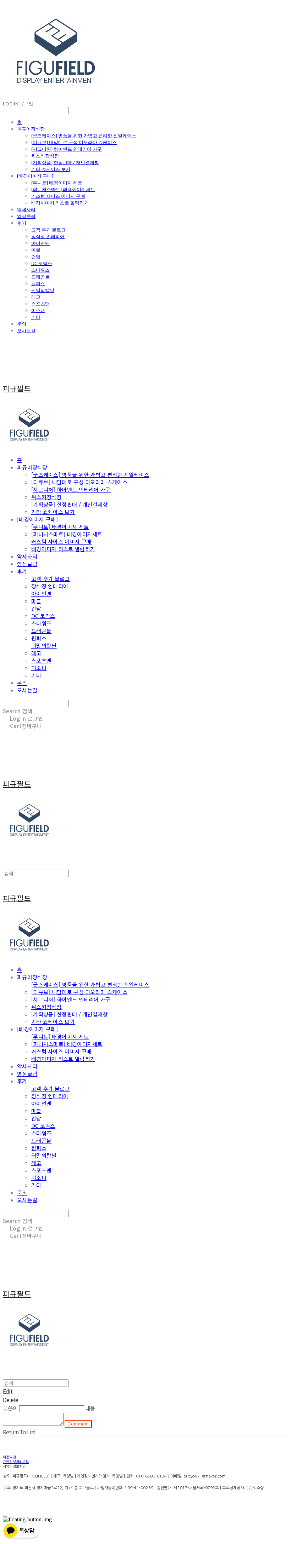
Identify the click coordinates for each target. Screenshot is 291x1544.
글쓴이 (10, 1408)
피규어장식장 (31, 129)
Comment (78, 1424)
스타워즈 (40, 270)
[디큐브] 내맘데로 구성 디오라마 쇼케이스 (74, 142)
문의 (21, 324)
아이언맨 (40, 243)
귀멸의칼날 (42, 290)
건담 (35, 256)
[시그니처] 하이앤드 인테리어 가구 (66, 149)
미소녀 (38, 310)
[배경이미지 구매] (35, 176)
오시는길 (26, 330)
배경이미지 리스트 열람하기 (60, 203)
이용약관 (9, 1457)
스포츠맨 (40, 303)
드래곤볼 (40, 276)
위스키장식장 (45, 155)
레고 (35, 297)
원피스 (38, 283)
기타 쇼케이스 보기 (50, 169)
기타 (35, 317)
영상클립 (26, 216)
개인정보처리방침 (16, 1461)
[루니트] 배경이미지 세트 (56, 182)
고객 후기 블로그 (48, 229)
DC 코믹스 (41, 263)
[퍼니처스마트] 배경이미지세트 (63, 189)
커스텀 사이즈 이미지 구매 (58, 196)
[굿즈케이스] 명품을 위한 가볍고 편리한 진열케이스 (83, 135)
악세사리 (26, 209)
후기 (21, 223)
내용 (90, 1408)
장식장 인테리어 (48, 236)
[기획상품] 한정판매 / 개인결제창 (65, 162)
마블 (35, 250)
